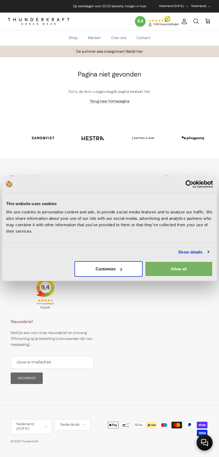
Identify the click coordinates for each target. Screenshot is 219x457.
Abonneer (27, 378)
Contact (143, 38)
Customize (106, 269)
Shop (73, 38)
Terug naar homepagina (110, 101)
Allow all (179, 269)
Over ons (118, 38)
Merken (94, 38)
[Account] (183, 21)
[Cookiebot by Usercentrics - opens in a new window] (189, 184)
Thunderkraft (29, 441)
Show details (190, 251)
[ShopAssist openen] (205, 443)
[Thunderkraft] (38, 21)
